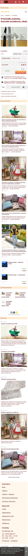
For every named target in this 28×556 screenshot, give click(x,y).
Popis (3, 87)
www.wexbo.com (16, 546)
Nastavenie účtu (8, 516)
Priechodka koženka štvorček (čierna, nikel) (6, 303)
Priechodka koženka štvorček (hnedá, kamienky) (20, 295)
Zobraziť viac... (11, 345)
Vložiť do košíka (20, 72)
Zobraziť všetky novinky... (14, 477)
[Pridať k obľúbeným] (16, 312)
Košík (4, 509)
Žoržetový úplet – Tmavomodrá (16, 275)
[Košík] (23, 2)
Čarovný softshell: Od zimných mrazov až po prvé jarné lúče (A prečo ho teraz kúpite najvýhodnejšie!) (14, 250)
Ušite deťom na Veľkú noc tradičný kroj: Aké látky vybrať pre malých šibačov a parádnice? (13, 183)
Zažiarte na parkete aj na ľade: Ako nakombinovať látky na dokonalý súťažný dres (14, 120)
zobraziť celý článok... (13, 126)
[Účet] (16, 2)
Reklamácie (6, 520)
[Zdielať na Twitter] (14, 312)
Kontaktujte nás (7, 531)
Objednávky (6, 513)
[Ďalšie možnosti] (26, 2)
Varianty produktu (15, 87)
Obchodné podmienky (10, 498)
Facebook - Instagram (10, 541)
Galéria (4, 491)
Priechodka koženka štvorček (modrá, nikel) (6, 295)
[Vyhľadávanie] (19, 2)
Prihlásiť (25, 546)
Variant (2, 53)
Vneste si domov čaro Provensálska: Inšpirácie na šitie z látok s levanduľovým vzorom (13, 146)
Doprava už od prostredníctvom (15, 82)
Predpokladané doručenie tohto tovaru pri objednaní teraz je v (15, 77)
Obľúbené (5, 523)
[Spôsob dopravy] (23, 87)
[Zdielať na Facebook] (11, 312)
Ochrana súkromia (8, 501)
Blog (3, 487)
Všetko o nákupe (8, 494)
